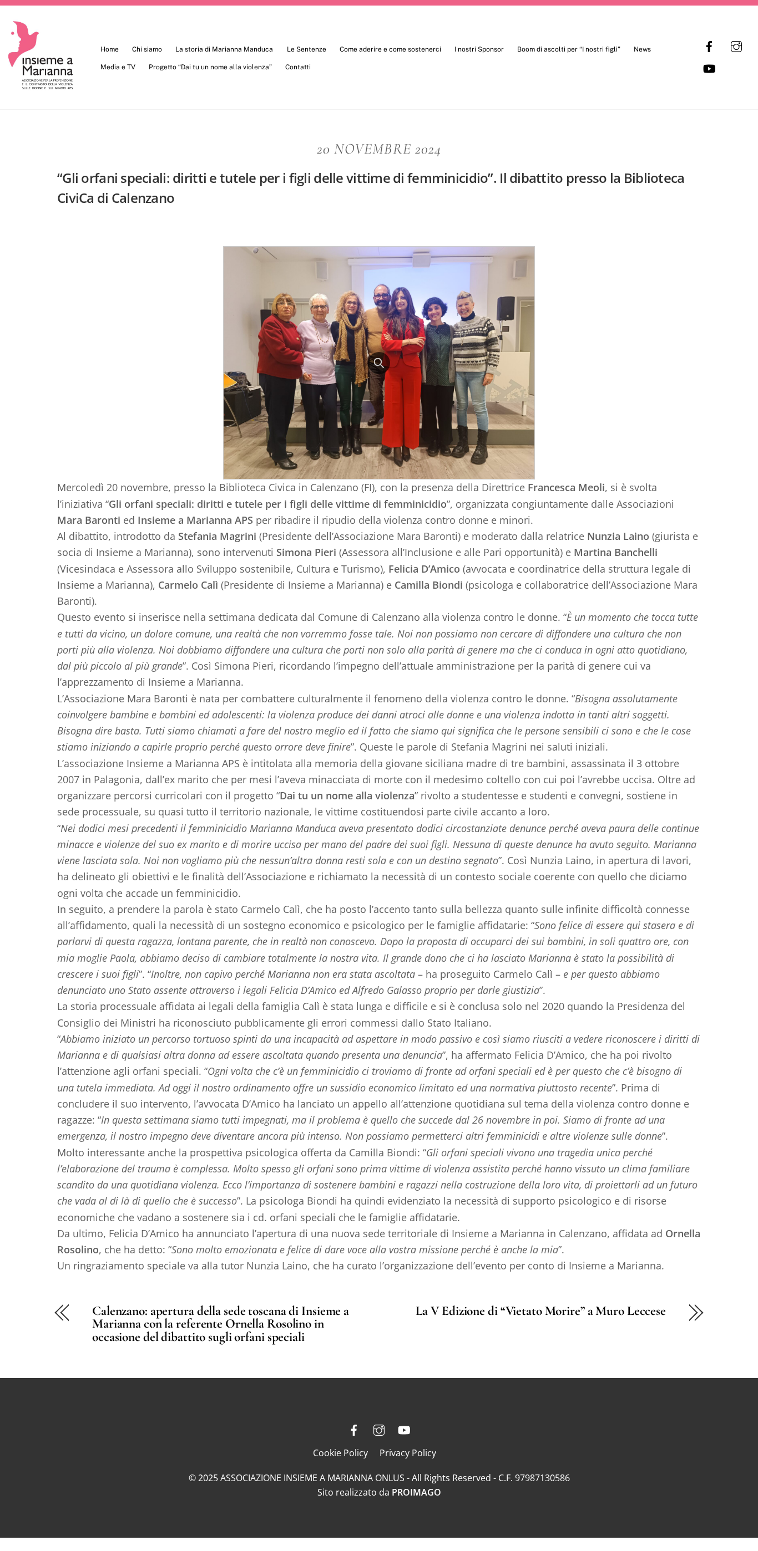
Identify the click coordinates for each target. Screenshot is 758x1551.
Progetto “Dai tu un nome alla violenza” (210, 67)
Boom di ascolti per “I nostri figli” (568, 49)
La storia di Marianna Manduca (224, 49)
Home (109, 49)
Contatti (298, 67)
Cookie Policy (340, 1453)
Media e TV (117, 67)
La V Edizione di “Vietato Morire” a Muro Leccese (541, 1310)
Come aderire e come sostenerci (390, 49)
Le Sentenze (306, 49)
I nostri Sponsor (479, 49)
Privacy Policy (408, 1453)
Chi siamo (147, 49)
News (642, 49)
